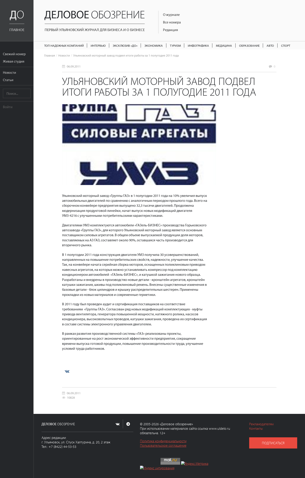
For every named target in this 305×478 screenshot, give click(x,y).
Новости (9, 72)
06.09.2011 (74, 66)
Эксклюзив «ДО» (125, 45)
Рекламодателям (261, 424)
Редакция (170, 29)
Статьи (8, 80)
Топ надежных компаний (64, 45)
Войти (8, 107)
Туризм (175, 45)
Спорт (285, 45)
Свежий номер (14, 54)
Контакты (256, 428)
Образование (249, 45)
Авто (270, 45)
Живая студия (13, 61)
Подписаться (273, 443)
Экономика (153, 45)
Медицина (224, 45)
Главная (49, 55)
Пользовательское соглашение (163, 445)
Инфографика (198, 45)
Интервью (98, 45)
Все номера (172, 22)
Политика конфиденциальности (163, 441)
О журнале (171, 14)
